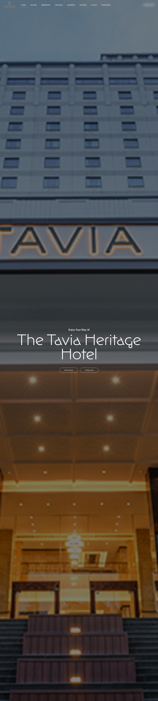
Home (23, 5)
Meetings (71, 5)
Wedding (59, 5)
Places (94, 5)
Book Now (149, 5)
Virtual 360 (89, 370)
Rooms (33, 5)
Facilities (83, 5)
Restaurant (45, 5)
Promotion (106, 5)
